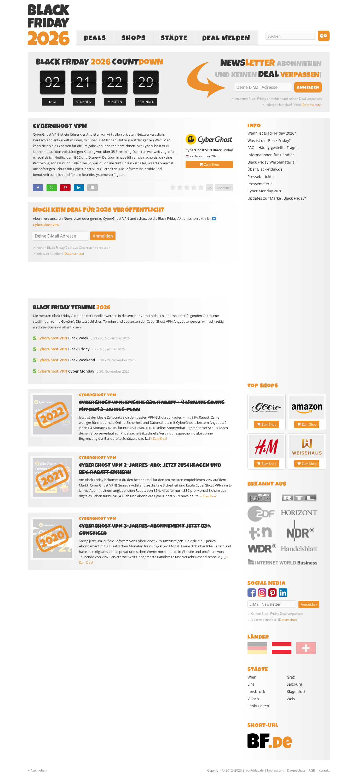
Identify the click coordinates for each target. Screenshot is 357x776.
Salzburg (294, 684)
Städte (174, 38)
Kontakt (324, 770)
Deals (95, 38)
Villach (253, 698)
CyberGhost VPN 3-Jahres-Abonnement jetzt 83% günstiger (145, 529)
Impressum (275, 770)
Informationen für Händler (270, 155)
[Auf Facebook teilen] (38, 187)
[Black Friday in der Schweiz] (304, 652)
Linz (251, 684)
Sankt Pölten (258, 705)
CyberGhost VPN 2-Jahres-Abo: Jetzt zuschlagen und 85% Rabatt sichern (150, 468)
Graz (291, 677)
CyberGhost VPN (46, 224)
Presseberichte (260, 176)
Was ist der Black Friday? (269, 140)
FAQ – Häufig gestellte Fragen (273, 147)
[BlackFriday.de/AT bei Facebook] (252, 595)
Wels (291, 698)
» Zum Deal (159, 438)
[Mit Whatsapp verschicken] (52, 187)
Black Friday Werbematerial (271, 162)
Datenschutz (311, 104)
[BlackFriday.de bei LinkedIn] (284, 595)
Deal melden (226, 38)
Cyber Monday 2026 (264, 191)
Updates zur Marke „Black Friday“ (276, 198)
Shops (134, 38)
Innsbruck (256, 691)
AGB (312, 770)
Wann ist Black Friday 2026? (271, 133)
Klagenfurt (296, 691)
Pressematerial (260, 184)
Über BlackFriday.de (265, 169)
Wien (251, 677)
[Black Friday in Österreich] (281, 652)
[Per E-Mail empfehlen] (92, 187)
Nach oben (39, 770)
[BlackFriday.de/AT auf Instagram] (263, 595)
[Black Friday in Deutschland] (259, 652)
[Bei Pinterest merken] (65, 187)
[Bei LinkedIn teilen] (79, 187)
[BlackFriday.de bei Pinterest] (273, 595)
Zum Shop (211, 164)
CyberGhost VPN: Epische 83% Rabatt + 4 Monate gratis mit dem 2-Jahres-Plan (152, 406)
